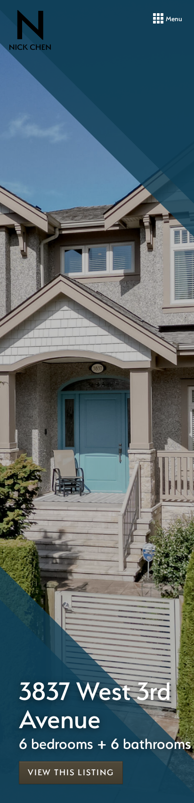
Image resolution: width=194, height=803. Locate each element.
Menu (173, 18)
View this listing (71, 772)
